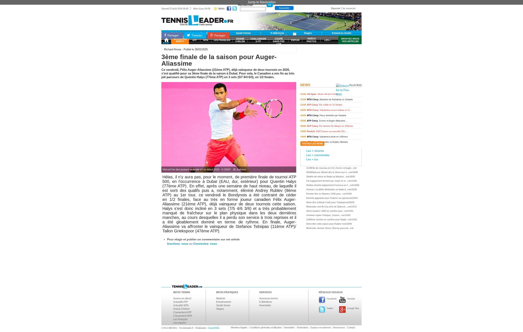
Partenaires (302, 327)
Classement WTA (182, 315)
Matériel (220, 298)
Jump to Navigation (262, 2)
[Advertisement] (331, 55)
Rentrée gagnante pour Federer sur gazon (327, 198)
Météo (221, 8)
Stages (220, 308)
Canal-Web (213, 328)
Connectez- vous (205, 243)
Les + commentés (317, 155)
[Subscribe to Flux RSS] (342, 90)
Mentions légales (239, 327)
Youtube (351, 298)
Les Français (180, 319)
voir (331, 94)
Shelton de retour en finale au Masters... (326, 176)
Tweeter (196, 35)
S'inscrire (335, 8)
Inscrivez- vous (177, 243)
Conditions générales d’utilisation (266, 327)
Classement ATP (182, 312)
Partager (173, 35)
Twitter (330, 308)
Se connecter (349, 8)
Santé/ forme (223, 305)
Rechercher (245, 5)
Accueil (166, 39)
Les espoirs (179, 322)
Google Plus (353, 308)
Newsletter (284, 8)
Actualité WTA (181, 305)
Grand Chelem (181, 308)
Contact (351, 327)
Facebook (332, 298)
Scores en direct (182, 298)
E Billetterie (265, 301)
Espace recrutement (321, 327)
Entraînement (223, 301)
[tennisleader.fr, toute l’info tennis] (197, 18)
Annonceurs (339, 327)
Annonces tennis (268, 298)
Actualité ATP (180, 301)
